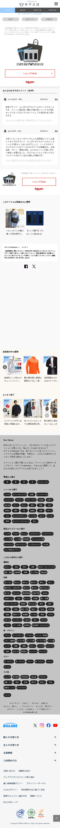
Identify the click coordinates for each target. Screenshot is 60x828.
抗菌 (25, 572)
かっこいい (33, 651)
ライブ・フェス (30, 500)
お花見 (41, 500)
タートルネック (18, 635)
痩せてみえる (44, 588)
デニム (7, 635)
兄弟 (25, 682)
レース (7, 646)
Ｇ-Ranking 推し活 (30, 712)
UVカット (7, 567)
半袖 (7, 609)
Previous (5, 367)
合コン (24, 505)
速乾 (32, 567)
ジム (7, 516)
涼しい (50, 582)
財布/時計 (26, 539)
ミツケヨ (19, 709)
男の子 (34, 682)
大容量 (35, 598)
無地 (24, 646)
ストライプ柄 (41, 641)
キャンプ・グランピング (21, 521)
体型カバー (16, 614)
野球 (7, 521)
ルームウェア (8, 544)
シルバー (50, 661)
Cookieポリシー (10, 789)
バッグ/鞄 (17, 539)
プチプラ (44, 620)
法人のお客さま (11, 745)
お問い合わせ (9, 770)
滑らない (17, 582)
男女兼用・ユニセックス (40, 625)
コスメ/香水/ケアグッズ (12, 550)
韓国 (7, 614)
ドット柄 (51, 641)
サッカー (50, 516)
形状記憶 (44, 572)
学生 (50, 682)
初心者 (34, 677)
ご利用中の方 (10, 760)
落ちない (26, 588)
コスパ (7, 625)
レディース (37, 10)
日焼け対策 (36, 593)
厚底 (42, 614)
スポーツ (49, 510)
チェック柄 (30, 641)
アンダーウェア (47, 534)
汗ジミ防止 (34, 572)
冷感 (16, 567)
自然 (7, 651)
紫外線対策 (26, 593)
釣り (34, 521)
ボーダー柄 (21, 641)
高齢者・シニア (9, 687)
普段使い (24, 651)
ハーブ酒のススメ (43, 709)
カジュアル (50, 646)
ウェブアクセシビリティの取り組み (19, 777)
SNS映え (27, 625)
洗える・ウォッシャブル (46, 567)
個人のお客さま (11, 737)
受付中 (11, 19)
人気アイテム (30, 19)
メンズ (7, 10)
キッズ (22, 10)
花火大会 (7, 505)
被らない (35, 588)
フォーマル (43, 651)
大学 (49, 505)
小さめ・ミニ (8, 598)
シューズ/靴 (8, 539)
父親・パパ (8, 682)
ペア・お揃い (17, 625)
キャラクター (21, 687)
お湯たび (44, 703)
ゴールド (7, 667)
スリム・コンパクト (11, 604)
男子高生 (16, 677)
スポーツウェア (20, 544)
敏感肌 (25, 614)
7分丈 (42, 609)
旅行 (32, 505)
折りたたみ (32, 604)
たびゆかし (30, 709)
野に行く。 (49, 706)
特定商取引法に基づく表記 (33, 789)
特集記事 (49, 19)
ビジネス (7, 494)
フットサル (33, 516)
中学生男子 (25, 677)
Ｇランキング (15, 703)
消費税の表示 (24, 770)
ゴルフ (41, 516)
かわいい (32, 646)
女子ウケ (7, 620)
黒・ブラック (20, 661)
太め (18, 598)
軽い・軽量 (44, 598)
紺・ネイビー (39, 661)
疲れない (34, 582)
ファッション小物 (38, 539)
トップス (7, 534)
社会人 (42, 682)
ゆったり (27, 598)
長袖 (15, 609)
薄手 (49, 604)
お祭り (49, 500)
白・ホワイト (8, 661)
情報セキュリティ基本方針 (15, 795)
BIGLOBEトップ (10, 802)
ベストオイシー (27, 706)
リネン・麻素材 (9, 641)
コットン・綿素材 (41, 635)
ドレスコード (8, 500)
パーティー (19, 500)
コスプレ (7, 695)
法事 (40, 510)
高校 (40, 505)
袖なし (34, 609)
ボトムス (24, 534)
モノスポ (39, 706)
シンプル (41, 646)
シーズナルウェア (34, 544)
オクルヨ (35, 703)
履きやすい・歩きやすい (12, 588)
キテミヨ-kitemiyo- (11, 247)
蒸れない (25, 582)
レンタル (34, 614)
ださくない (16, 593)
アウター (16, 534)
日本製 (50, 609)
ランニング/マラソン (20, 516)
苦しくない (8, 582)
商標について (36, 795)
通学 (15, 510)
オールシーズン (43, 482)
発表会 (7, 510)
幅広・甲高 (25, 609)
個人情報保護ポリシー (13, 783)
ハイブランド (17, 620)
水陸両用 (17, 572)
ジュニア (7, 677)
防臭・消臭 (8, 572)
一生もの (27, 620)
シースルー (29, 635)
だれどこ (25, 703)
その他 (46, 544)
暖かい (42, 582)
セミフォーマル (42, 494)
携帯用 (23, 604)
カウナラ (10, 709)
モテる (50, 614)
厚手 (41, 604)
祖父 (17, 682)
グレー (30, 661)
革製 (15, 646)
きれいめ (16, 651)
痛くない (7, 593)
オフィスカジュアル (19, 494)
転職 (31, 494)
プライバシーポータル (36, 783)
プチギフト (43, 677)
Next (55, 367)
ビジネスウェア (34, 534)
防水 (24, 567)
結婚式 (32, 510)
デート (15, 505)
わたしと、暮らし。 (11, 706)
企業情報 (7, 752)
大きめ (45, 593)
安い (35, 620)
